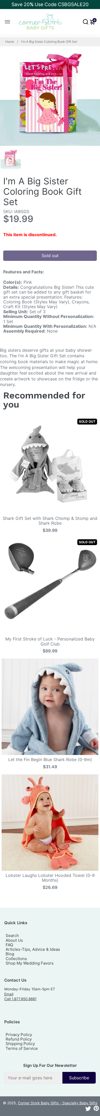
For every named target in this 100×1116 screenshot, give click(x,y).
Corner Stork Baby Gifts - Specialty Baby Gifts (57, 1103)
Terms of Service (22, 1048)
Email (8, 994)
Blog (10, 953)
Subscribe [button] (79, 1077)
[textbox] (33, 1078)
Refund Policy (19, 1039)
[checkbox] (50, 1078)
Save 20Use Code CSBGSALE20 (50, 4)
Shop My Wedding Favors (30, 963)
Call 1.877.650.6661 (20, 999)
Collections (16, 958)
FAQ (9, 944)
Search (12, 935)
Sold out (50, 255)
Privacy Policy (19, 1034)
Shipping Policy (20, 1043)
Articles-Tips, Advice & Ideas (33, 949)
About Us (14, 940)
